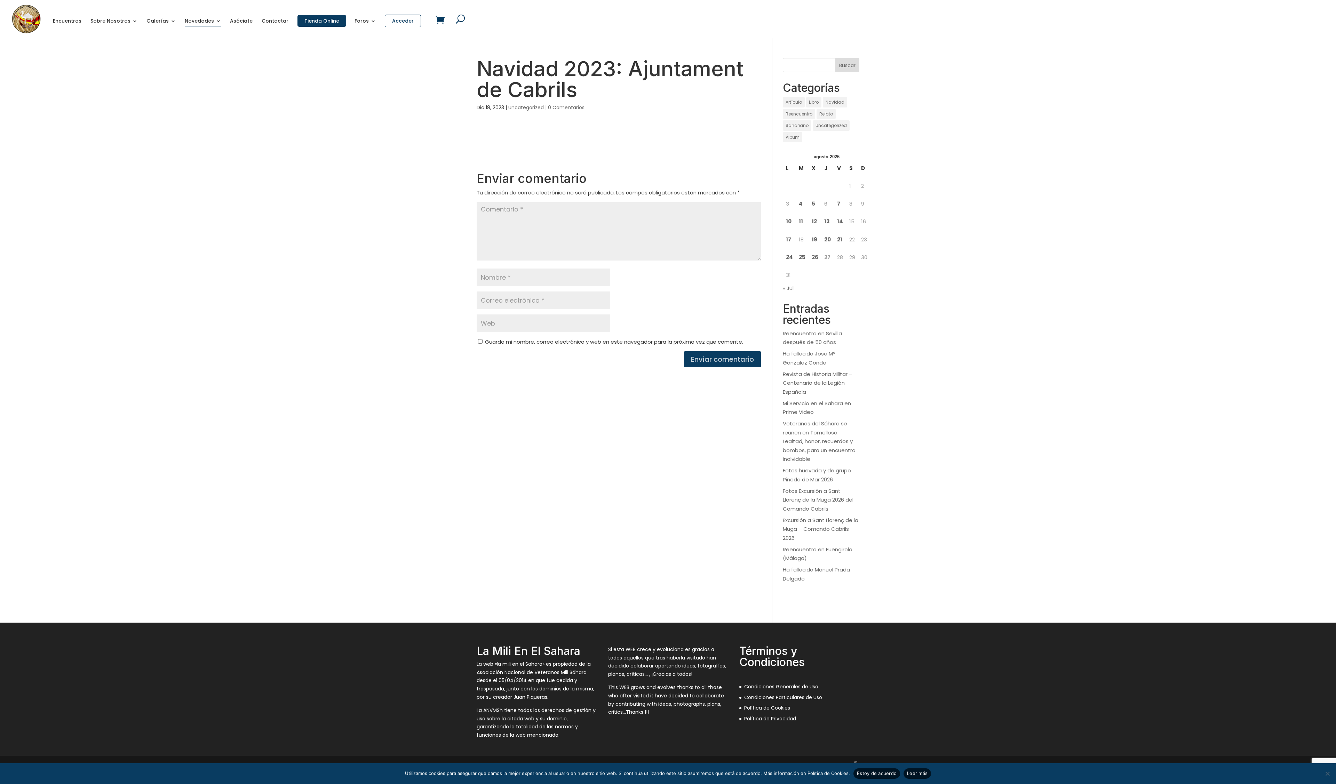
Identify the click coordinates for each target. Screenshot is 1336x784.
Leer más (917, 773)
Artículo (794, 102)
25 (802, 257)
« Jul (788, 288)
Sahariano (797, 125)
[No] (1327, 773)
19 (814, 239)
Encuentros (67, 21)
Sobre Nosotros (110, 21)
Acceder (403, 20)
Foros (362, 21)
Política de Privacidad (770, 718)
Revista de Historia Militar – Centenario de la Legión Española (817, 382)
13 (827, 221)
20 (827, 239)
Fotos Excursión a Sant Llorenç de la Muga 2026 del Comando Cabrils (818, 499)
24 (789, 257)
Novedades (199, 21)
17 (788, 239)
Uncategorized (526, 107)
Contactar (275, 21)
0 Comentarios (566, 107)
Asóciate (241, 21)
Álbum (793, 137)
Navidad (835, 102)
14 (840, 221)
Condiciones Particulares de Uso (783, 697)
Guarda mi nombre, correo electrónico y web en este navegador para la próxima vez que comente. (614, 341)
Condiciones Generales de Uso (781, 686)
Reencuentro (799, 114)
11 (801, 221)
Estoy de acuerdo (877, 773)
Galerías (157, 21)
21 (839, 239)
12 (814, 221)
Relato (826, 114)
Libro (814, 102)
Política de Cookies (767, 707)
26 (815, 257)
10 (789, 221)
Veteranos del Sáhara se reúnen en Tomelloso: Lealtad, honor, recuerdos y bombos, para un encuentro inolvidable (819, 441)
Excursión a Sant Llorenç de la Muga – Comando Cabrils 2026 (820, 529)
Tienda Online (321, 20)
